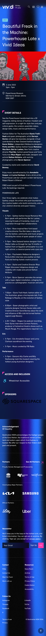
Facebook (5, 608)
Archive (27, 573)
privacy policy (34, 539)
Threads (5, 604)
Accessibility (29, 589)
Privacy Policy (30, 581)
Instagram (6, 600)
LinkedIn (28, 600)
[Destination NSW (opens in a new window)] (23, 475)
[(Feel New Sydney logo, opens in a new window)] (37, 475)
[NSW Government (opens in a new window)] (8, 475)
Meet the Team (7, 577)
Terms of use (7, 619)
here (41, 329)
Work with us (7, 581)
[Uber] (31, 511)
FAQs (4, 569)
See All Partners (33, 462)
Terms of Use (29, 577)
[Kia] (11, 493)
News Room (29, 569)
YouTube (28, 608)
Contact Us (6, 573)
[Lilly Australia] (11, 511)
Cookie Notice (29, 585)
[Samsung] (31, 493)
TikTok (27, 604)
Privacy (5, 623)
